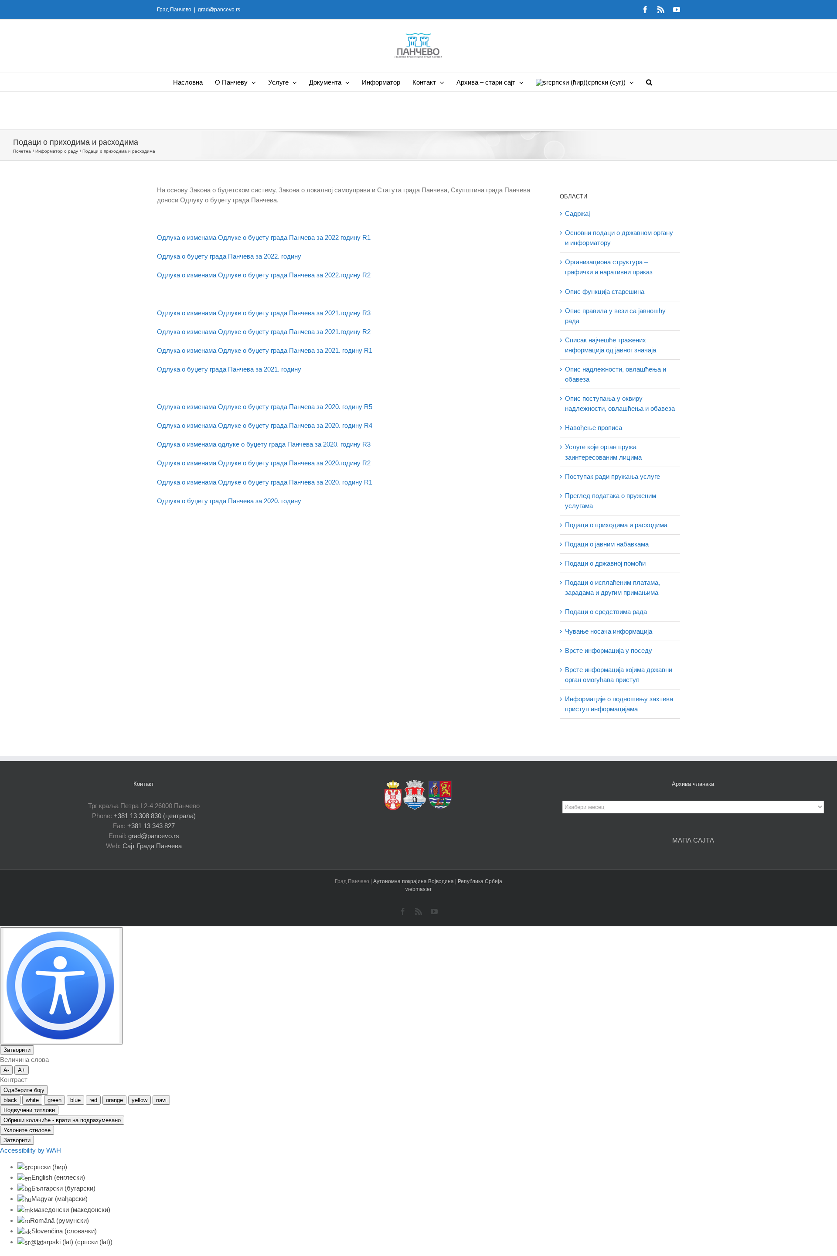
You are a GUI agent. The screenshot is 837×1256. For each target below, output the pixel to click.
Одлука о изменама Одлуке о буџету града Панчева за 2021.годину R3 (264, 313)
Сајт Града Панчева (152, 846)
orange (114, 1100)
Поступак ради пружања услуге (612, 476)
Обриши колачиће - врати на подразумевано (62, 1120)
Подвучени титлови (29, 1110)
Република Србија (480, 881)
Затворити (17, 1050)
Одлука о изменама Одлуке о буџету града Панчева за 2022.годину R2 (264, 275)
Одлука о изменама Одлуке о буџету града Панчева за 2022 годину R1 (264, 237)
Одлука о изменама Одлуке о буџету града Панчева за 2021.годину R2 (264, 331)
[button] (649, 81)
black (10, 1100)
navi (161, 1100)
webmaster (418, 889)
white (32, 1100)
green (54, 1100)
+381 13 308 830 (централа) (155, 815)
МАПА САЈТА (693, 840)
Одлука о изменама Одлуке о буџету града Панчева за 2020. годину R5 (264, 406)
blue (75, 1100)
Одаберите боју (23, 1090)
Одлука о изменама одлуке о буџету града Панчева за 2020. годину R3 (264, 444)
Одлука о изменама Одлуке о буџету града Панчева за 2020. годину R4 (264, 425)
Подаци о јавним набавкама (607, 544)
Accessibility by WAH (30, 1150)
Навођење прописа (593, 427)
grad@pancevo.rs (219, 10)
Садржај (577, 213)
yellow (139, 1100)
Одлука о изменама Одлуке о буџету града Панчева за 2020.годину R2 (264, 463)
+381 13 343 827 (151, 825)
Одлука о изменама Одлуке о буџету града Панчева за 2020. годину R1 (264, 482)
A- (6, 1070)
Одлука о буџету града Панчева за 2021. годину (229, 369)
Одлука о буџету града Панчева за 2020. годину (229, 501)
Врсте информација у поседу (608, 650)
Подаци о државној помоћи (605, 563)
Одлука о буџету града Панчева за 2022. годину (229, 256)
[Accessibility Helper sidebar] (61, 985)
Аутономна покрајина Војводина (414, 881)
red (93, 1100)
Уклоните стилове (27, 1130)
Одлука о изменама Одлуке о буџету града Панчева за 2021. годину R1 (264, 350)
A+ (21, 1070)
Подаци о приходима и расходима (616, 525)
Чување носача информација (608, 631)
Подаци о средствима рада (606, 611)
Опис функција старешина (604, 291)
